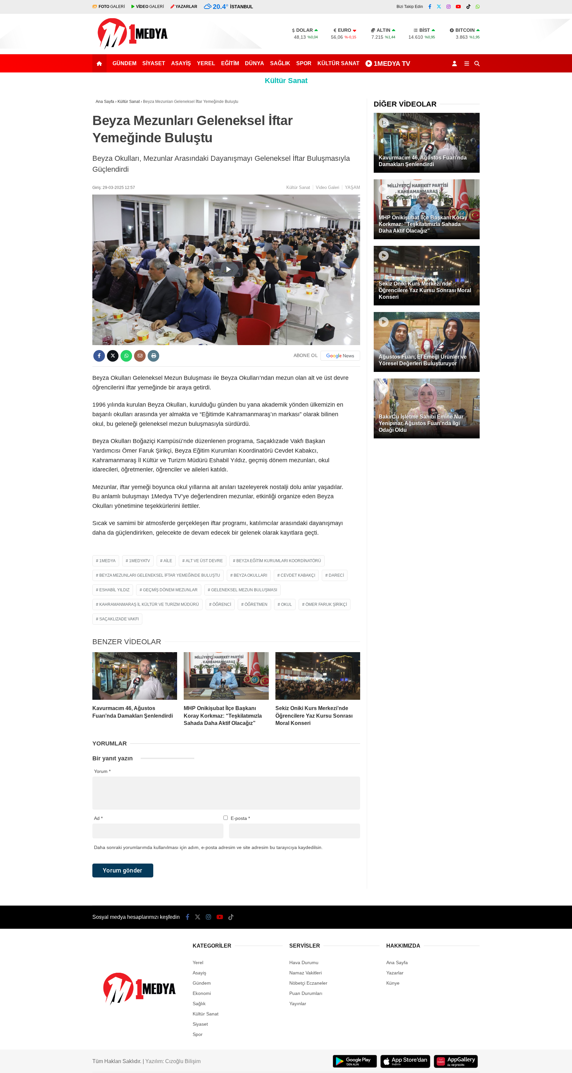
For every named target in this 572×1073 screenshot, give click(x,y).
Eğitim (230, 63)
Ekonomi (202, 993)
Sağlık (280, 63)
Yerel (206, 63)
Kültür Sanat (338, 63)
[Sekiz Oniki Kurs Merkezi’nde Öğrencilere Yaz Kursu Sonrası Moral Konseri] (317, 676)
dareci (336, 575)
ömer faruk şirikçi (326, 604)
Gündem (124, 63)
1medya (107, 561)
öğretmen (256, 604)
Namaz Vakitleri (305, 972)
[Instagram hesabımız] (449, 6)
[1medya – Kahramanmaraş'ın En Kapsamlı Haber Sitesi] (132, 50)
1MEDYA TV (392, 63)
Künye (393, 983)
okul (286, 604)
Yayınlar (297, 1003)
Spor (303, 63)
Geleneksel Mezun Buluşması (244, 590)
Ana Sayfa (397, 962)
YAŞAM (352, 187)
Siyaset (153, 63)
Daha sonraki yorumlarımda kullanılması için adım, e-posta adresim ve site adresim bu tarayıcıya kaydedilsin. (208, 847)
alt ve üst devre (204, 561)
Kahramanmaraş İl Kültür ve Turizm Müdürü (149, 604)
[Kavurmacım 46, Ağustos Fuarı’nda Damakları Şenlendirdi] (134, 676)
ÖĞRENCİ (222, 604)
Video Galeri (327, 187)
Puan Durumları (305, 993)
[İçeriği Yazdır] (153, 356)
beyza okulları (250, 575)
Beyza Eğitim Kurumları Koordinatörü (278, 561)
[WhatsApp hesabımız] (478, 6)
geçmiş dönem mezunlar (170, 590)
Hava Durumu (303, 962)
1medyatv (139, 561)
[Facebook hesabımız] (429, 6)
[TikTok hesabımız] (468, 6)
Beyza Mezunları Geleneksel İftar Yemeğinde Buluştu (159, 575)
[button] (100, 63)
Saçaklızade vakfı (119, 619)
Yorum (102, 771)
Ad (98, 818)
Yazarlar (395, 972)
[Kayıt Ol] (455, 63)
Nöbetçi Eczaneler (308, 983)
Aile (168, 561)
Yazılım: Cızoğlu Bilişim (173, 1061)
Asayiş (181, 63)
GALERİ (112, 6)
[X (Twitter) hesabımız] (439, 6)
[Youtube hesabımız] (458, 6)
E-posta (240, 818)
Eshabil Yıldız (114, 590)
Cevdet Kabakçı (298, 575)
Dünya (254, 63)
